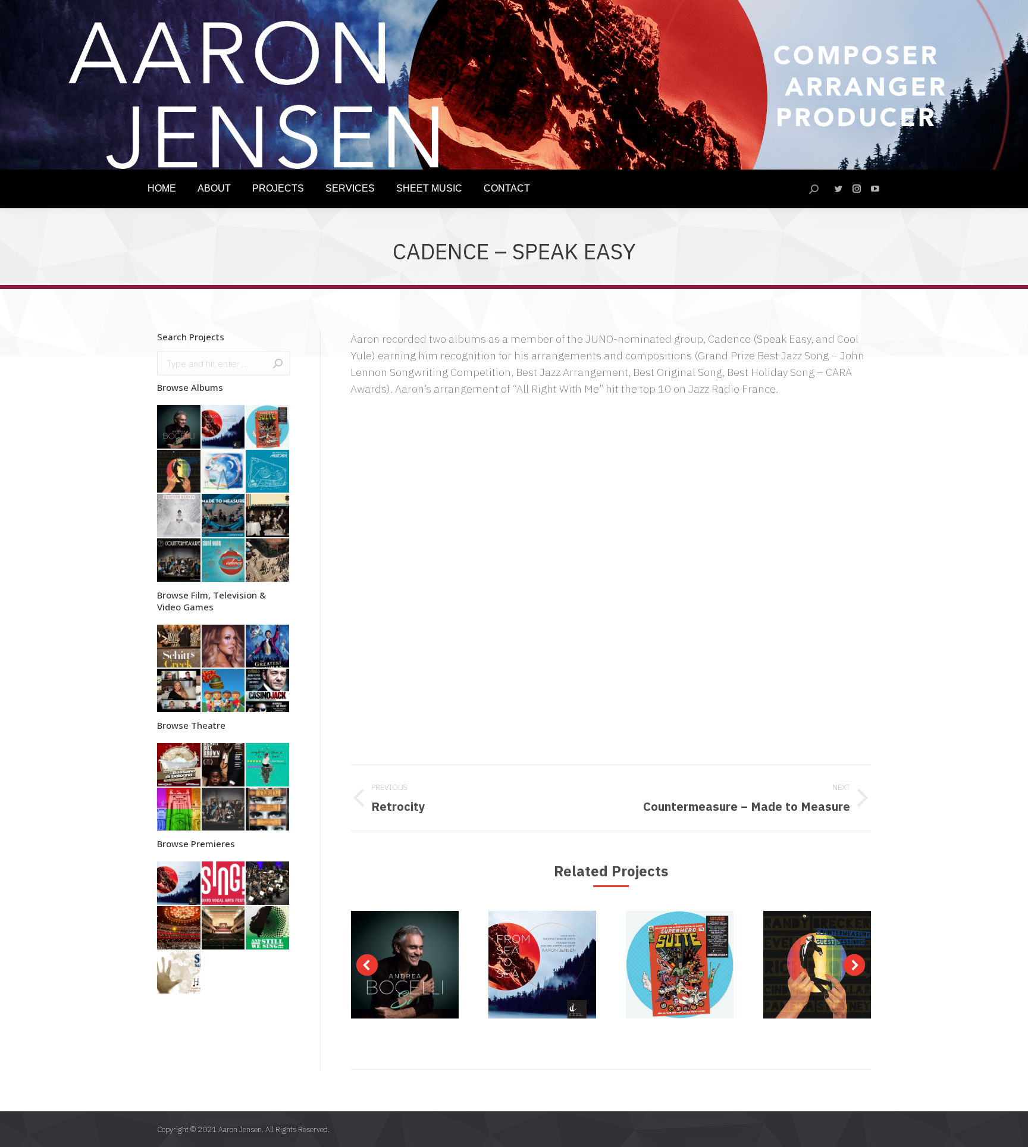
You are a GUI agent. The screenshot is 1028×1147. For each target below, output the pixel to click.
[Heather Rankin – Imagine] (179, 516)
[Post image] (405, 964)
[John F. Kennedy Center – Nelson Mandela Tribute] (179, 928)
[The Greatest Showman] (268, 647)
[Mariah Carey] (224, 647)
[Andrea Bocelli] (179, 427)
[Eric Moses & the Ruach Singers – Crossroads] (268, 560)
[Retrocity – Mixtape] (268, 472)
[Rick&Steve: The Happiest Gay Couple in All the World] (224, 691)
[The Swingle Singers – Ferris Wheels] (224, 472)
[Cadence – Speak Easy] (268, 516)
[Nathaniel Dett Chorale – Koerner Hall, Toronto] (268, 928)
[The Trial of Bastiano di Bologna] (179, 765)
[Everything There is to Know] (268, 765)
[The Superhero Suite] (268, 427)
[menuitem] (161, 188)
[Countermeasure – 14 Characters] (179, 560)
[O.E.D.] (268, 810)
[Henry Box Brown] (224, 765)
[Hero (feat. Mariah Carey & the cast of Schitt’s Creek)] (179, 691)
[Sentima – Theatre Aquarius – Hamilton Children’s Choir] (179, 973)
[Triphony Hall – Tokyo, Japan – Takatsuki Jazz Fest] (224, 928)
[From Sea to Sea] (224, 427)
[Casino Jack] (268, 691)
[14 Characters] (224, 810)
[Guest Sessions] (179, 472)
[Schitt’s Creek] (179, 647)
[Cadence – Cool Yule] (224, 560)
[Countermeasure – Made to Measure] (224, 516)
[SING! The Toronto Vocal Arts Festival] (224, 883)
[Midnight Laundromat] (179, 810)
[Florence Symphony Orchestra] (268, 883)
